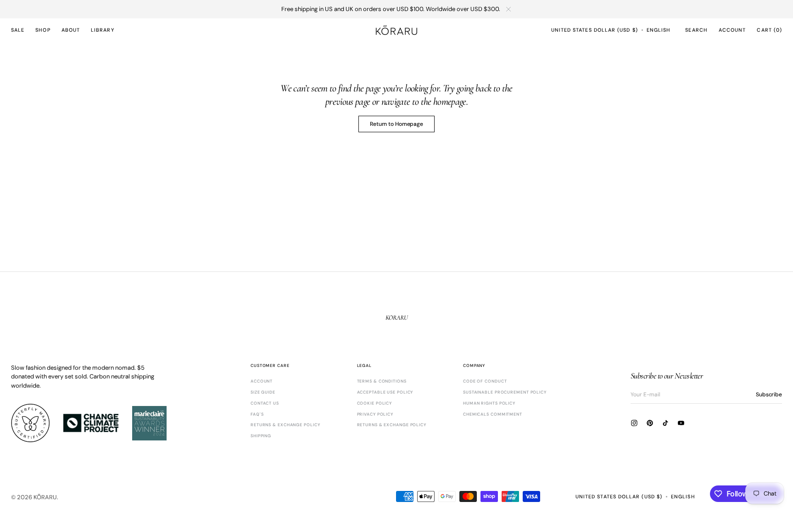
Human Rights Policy (489, 403)
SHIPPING (261, 436)
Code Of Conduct (485, 381)
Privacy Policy (375, 414)
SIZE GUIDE (263, 392)
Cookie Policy (374, 403)
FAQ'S (257, 414)
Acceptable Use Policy (385, 392)
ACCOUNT (262, 381)
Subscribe (769, 394)
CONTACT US (265, 403)
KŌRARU (45, 497)
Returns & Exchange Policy (392, 425)
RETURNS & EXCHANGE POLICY (285, 425)
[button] (594, 29)
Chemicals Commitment (492, 414)
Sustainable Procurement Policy (505, 392)
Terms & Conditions (382, 381)
